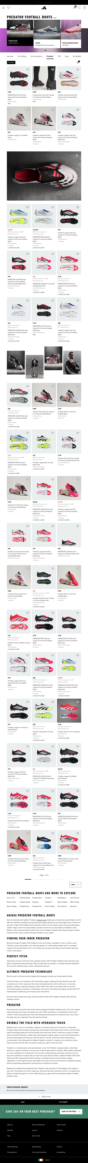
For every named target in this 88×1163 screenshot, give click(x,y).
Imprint (34, 1130)
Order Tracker (61, 1125)
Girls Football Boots (50, 907)
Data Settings (36, 1147)
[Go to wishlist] (8, 7)
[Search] (79, 7)
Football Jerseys (35, 902)
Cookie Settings (12, 1147)
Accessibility (61, 1152)
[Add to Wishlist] (27, 70)
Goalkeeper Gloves (62, 898)
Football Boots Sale (37, 898)
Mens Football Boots (63, 902)
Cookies (59, 1147)
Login (23, 1102)
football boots (41, 920)
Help (8, 1136)
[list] (44, 56)
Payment (60, 1130)
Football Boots (25, 902)
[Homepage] (44, 8)
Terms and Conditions (39, 1152)
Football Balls (25, 898)
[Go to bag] (84, 7)
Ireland (47, 1160)
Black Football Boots (12, 902)
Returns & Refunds (38, 1125)
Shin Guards (62, 906)
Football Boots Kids (25, 907)
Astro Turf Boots (10, 898)
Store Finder (36, 1136)
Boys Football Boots (12, 907)
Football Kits (37, 906)
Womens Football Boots (75, 907)
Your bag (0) (63, 1102)
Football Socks (48, 898)
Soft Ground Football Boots (75, 898)
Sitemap (10, 1130)
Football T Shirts (48, 902)
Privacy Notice (12, 1152)
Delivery (10, 1125)
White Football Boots (75, 902)
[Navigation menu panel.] (3, 7)
